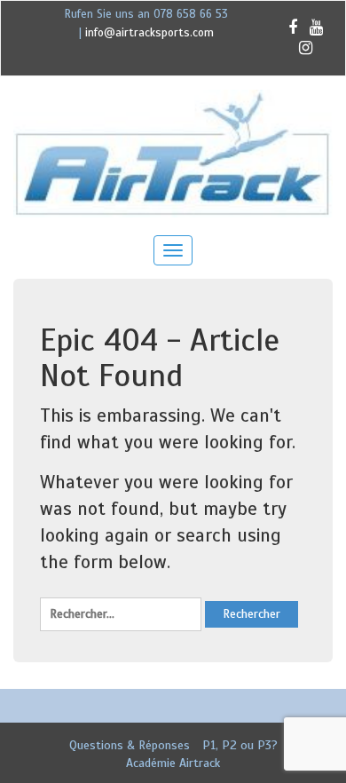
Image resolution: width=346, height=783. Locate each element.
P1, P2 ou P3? (240, 745)
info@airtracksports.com (149, 33)
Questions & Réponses (129, 745)
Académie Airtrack (173, 763)
